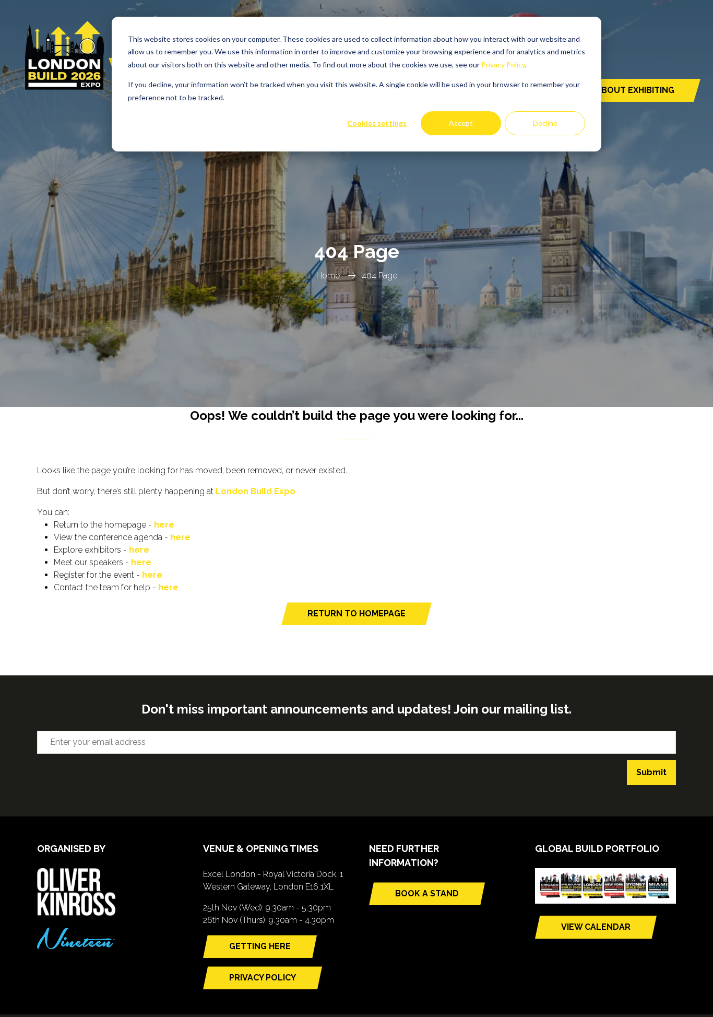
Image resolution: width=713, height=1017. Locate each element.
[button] (615, 90)
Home (328, 275)
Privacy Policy (503, 64)
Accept (461, 123)
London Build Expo (255, 491)
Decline (545, 123)
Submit (651, 772)
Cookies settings (377, 123)
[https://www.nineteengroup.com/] (76, 946)
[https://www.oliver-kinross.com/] (76, 913)
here (164, 525)
